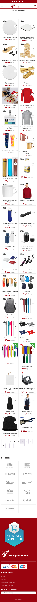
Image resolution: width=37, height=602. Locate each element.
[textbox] (18, 593)
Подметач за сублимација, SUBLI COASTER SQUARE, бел (27, 38)
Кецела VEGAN (10, 411)
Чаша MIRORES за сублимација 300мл (27, 152)
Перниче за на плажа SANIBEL (9, 270)
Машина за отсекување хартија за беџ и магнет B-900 (27, 389)
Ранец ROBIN (27, 291)
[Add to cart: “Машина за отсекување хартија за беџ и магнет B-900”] (32, 377)
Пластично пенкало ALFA (10, 361)
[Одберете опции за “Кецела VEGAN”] (15, 400)
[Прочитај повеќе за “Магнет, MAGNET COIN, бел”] (15, 26)
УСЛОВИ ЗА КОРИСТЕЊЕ (8, 585)
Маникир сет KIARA (27, 270)
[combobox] (18, 592)
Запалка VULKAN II (27, 366)
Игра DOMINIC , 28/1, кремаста (10, 60)
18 (15, 445)
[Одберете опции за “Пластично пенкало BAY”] (15, 326)
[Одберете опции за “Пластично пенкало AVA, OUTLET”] (32, 303)
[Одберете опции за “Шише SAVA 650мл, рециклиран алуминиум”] (15, 280)
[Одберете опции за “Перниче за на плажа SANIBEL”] (15, 258)
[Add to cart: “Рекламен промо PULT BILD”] (32, 163)
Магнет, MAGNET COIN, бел (10, 37)
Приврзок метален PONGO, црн (27, 223)
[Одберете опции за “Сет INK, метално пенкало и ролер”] (32, 326)
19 (19, 445)
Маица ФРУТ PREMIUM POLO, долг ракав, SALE (27, 127)
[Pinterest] (22, 2)
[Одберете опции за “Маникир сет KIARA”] (32, 258)
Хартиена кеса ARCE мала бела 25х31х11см (10, 389)
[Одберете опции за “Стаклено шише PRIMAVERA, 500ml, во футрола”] (15, 212)
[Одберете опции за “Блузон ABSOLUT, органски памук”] (32, 189)
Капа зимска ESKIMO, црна (10, 433)
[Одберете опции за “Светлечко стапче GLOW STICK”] (15, 139)
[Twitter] (15, 2)
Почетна (14, 10)
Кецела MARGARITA (27, 411)
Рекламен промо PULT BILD (27, 175)
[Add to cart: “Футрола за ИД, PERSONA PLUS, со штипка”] (15, 115)
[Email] (20, 2)
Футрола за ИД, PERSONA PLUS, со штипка (10, 127)
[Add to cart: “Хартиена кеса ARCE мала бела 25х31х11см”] (15, 377)
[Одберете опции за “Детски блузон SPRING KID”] (32, 94)
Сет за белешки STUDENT (10, 105)
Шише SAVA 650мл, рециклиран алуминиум (10, 292)
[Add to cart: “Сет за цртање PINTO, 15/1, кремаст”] (32, 71)
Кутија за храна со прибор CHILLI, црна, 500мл (27, 247)
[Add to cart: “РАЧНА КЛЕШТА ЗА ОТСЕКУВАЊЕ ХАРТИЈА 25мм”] (32, 422)
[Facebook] (13, 2)
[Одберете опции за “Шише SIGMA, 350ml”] (15, 235)
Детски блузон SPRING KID (27, 105)
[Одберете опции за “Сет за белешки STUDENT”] (15, 94)
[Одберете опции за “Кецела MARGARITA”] (32, 400)
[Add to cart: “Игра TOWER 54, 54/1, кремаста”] (32, 49)
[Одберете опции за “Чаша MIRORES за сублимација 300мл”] (32, 139)
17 (11, 445)
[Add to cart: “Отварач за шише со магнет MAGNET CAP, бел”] (15, 71)
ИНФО (3, 576)
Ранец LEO (10, 314)
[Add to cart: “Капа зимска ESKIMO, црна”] (15, 422)
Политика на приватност (8, 582)
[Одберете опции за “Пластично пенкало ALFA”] (15, 350)
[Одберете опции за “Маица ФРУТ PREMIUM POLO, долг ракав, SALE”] (32, 115)
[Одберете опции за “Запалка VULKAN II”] (32, 350)
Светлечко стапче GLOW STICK (10, 150)
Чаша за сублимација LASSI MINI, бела (10, 201)
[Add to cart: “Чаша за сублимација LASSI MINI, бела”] (15, 189)
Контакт (3, 579)
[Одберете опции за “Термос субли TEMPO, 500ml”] (15, 163)
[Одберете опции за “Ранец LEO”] (15, 303)
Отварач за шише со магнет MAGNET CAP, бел (10, 82)
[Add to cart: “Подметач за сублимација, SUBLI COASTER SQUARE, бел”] (32, 26)
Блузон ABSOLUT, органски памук (27, 201)
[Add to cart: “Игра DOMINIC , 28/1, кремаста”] (15, 49)
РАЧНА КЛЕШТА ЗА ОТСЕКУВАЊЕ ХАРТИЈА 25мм (27, 428)
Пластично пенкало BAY (10, 338)
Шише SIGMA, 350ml (10, 246)
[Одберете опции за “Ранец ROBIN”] (32, 280)
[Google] (17, 2)
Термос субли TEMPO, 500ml (10, 178)
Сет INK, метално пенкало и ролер (27, 338)
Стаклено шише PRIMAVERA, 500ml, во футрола (10, 224)
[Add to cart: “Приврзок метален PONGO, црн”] (32, 212)
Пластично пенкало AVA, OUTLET (27, 315)
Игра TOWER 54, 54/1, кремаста (27, 60)
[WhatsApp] (24, 2)
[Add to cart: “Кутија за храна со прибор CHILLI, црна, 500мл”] (32, 235)
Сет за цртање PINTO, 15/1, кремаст (27, 82)
